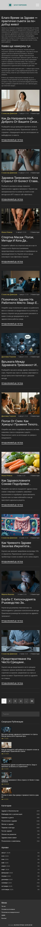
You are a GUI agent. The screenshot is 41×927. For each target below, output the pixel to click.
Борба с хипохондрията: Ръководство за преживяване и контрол (18, 601)
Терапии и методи (20, 828)
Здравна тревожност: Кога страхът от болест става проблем (19, 179)
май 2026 (20, 863)
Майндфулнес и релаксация (20, 814)
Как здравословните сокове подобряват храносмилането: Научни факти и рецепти (19, 482)
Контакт (3, 918)
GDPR (3, 915)
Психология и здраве (20, 821)
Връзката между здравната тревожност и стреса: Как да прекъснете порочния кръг (20, 363)
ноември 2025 (20, 883)
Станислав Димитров (9, 113)
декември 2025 (20, 879)
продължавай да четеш (12, 140)
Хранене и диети (20, 818)
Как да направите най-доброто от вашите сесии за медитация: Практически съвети (20, 120)
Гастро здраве (20, 831)
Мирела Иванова (7, 594)
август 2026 (20, 853)
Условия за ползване (8, 909)
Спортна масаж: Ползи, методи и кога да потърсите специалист (17, 239)
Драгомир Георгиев (8, 357)
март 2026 (20, 869)
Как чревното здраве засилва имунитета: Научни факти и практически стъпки (16, 544)
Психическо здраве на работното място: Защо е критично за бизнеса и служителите (19, 301)
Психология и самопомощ (20, 841)
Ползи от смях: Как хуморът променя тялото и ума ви (19, 422)
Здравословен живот (20, 838)
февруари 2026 (20, 873)
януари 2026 (20, 876)
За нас (3, 906)
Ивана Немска (6, 232)
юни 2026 (20, 859)
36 (32, 701)
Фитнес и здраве (20, 824)
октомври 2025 (20, 886)
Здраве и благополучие (20, 811)
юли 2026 (20, 856)
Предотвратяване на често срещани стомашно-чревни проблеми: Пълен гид (16, 660)
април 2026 (20, 866)
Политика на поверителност (10, 912)
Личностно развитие (20, 834)
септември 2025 (20, 889)
